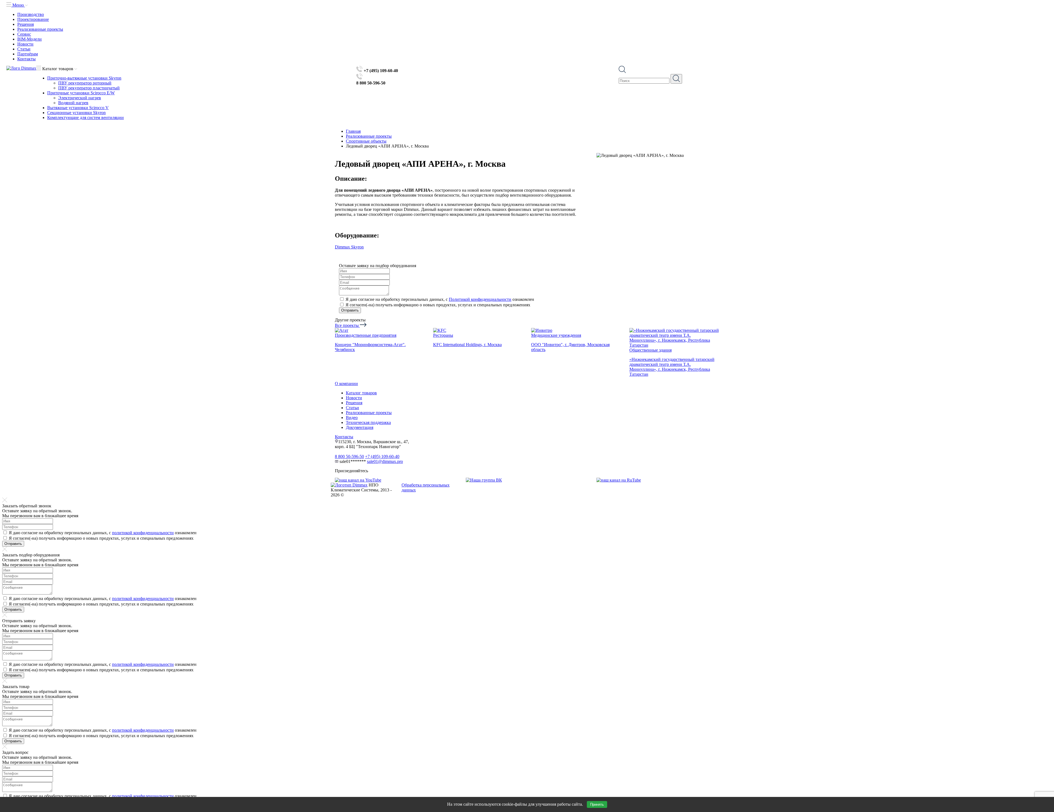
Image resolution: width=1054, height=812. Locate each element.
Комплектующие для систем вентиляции (85, 117)
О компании (346, 383)
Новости (25, 44)
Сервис (24, 34)
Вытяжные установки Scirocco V (78, 107)
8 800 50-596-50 (349, 456)
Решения (25, 24)
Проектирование (33, 19)
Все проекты (347, 325)
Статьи (23, 49)
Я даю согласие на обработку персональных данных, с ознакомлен (440, 299)
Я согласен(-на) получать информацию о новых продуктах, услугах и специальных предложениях (438, 304)
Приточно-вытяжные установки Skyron (84, 78)
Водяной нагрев (73, 102)
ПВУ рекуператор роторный (84, 83)
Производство (30, 14)
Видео (352, 417)
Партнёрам (27, 54)
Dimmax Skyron (349, 247)
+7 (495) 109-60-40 (382, 456)
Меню (18, 5)
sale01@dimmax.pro (385, 461)
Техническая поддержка (368, 422)
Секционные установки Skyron (76, 112)
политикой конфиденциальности (143, 532)
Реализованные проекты (40, 29)
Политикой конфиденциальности (480, 299)
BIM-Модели (29, 39)
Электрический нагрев (79, 97)
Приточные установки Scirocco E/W (81, 92)
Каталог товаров (361, 393)
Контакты (26, 58)
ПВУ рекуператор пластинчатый (89, 88)
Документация (359, 427)
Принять (597, 804)
